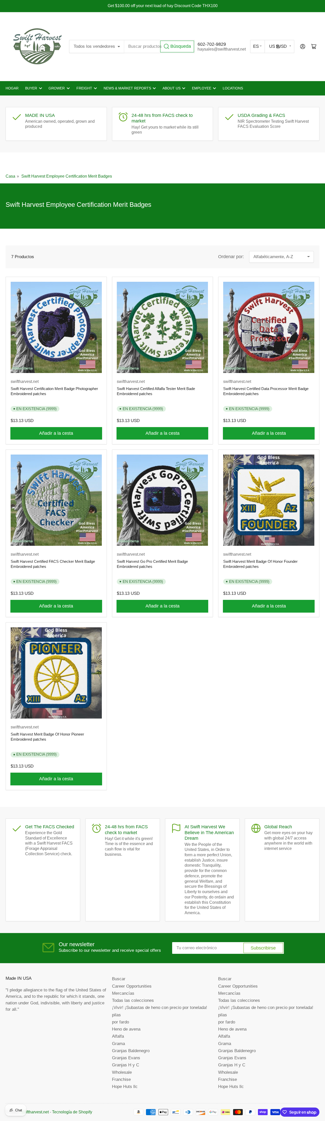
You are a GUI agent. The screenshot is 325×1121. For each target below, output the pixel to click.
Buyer (31, 88)
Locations (233, 88)
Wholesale (122, 1072)
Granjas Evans (126, 1057)
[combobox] (159, 46)
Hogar (12, 88)
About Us (171, 88)
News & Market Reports (127, 88)
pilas (116, 1015)
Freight (84, 88)
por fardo (120, 1022)
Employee (201, 88)
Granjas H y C (125, 1065)
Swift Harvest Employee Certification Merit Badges (66, 176)
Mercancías (123, 993)
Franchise (121, 1079)
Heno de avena (126, 1029)
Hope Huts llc (125, 1086)
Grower (56, 88)
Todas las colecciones (133, 1000)
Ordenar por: (231, 256)
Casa (10, 176)
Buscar (118, 978)
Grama (118, 1043)
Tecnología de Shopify (72, 1112)
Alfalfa (118, 1036)
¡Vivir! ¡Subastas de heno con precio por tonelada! (159, 1007)
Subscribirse (263, 948)
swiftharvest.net (25, 381)
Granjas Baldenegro (131, 1050)
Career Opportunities (132, 986)
